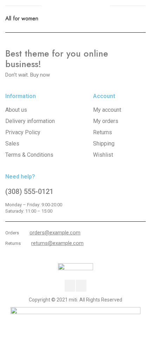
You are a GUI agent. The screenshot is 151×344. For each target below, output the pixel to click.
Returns (102, 132)
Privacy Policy (22, 132)
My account (107, 109)
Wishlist (103, 154)
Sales (12, 143)
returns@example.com (57, 243)
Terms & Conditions (29, 154)
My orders (105, 121)
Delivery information (30, 121)
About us (16, 109)
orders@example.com (54, 232)
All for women (21, 18)
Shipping (103, 143)
